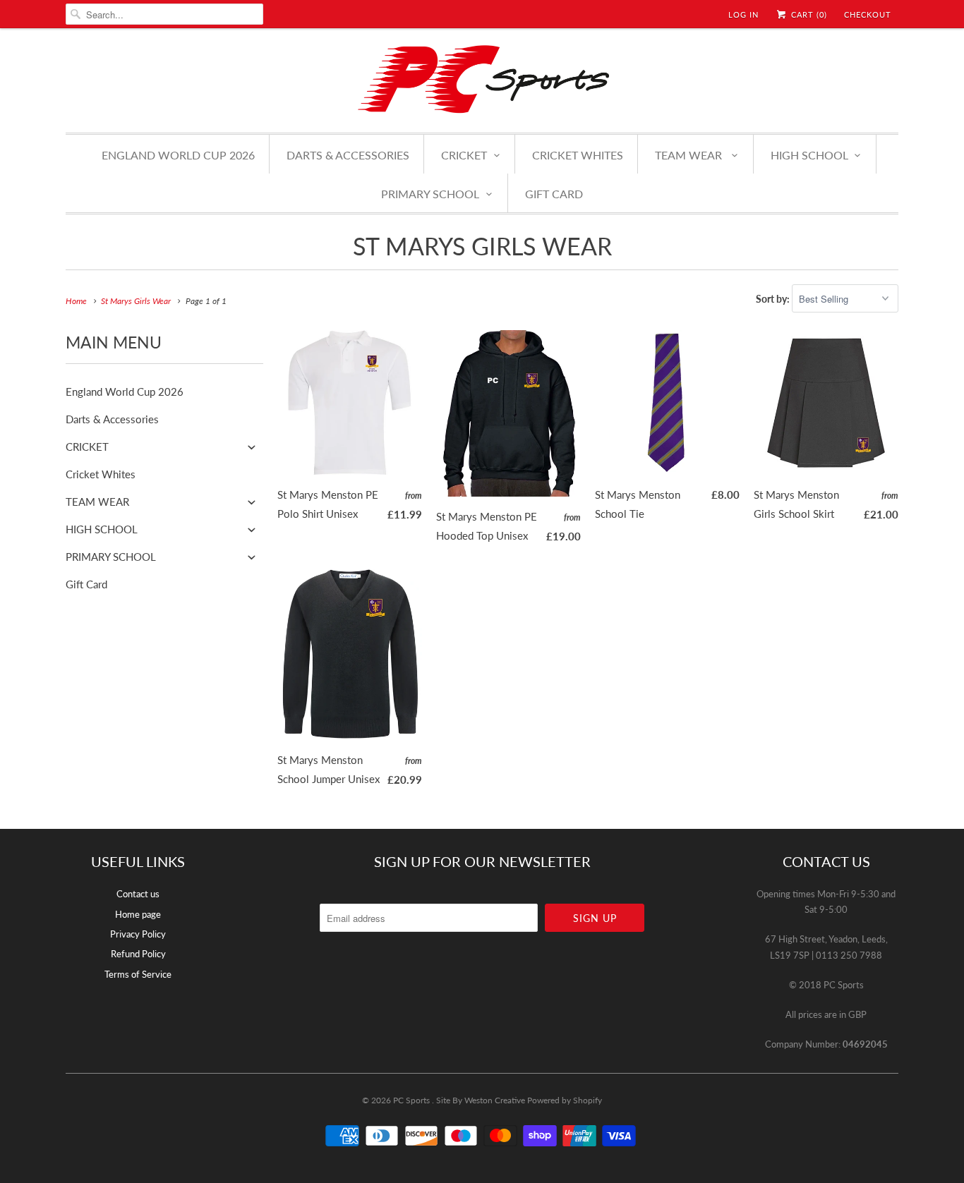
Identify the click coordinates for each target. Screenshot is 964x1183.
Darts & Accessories (348, 155)
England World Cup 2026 (178, 155)
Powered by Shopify (564, 1100)
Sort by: (774, 299)
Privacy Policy (138, 934)
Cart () (807, 14)
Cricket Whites (577, 155)
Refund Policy (138, 953)
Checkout (867, 14)
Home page (138, 914)
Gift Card (554, 193)
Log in (743, 14)
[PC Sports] (482, 79)
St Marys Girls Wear (482, 245)
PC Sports (412, 1100)
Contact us (137, 893)
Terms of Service (137, 974)
